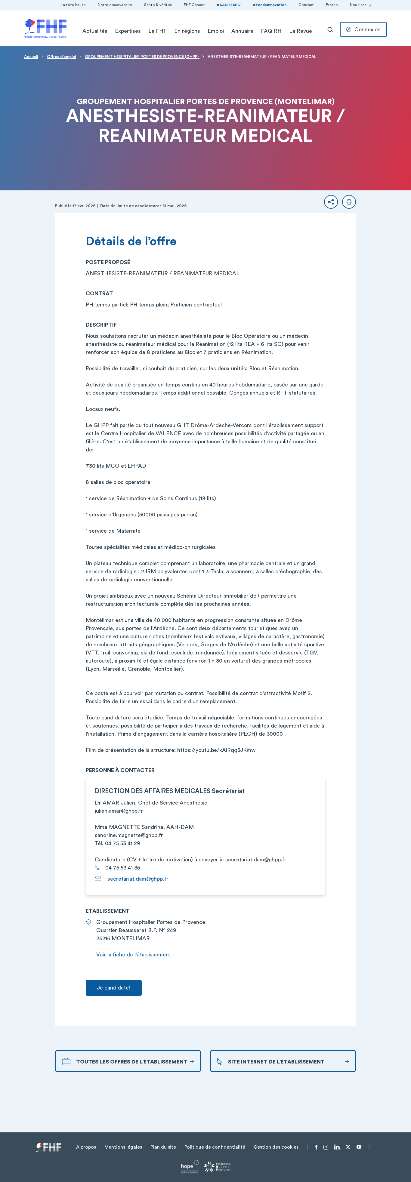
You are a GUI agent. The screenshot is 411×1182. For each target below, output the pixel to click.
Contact (306, 5)
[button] (331, 202)
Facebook (316, 1147)
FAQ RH (271, 31)
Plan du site (163, 1147)
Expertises (128, 31)
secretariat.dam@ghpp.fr (137, 879)
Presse (332, 5)
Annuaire (242, 31)
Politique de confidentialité (214, 1147)
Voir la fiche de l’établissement (133, 954)
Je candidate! (114, 987)
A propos (86, 1147)
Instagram (326, 1147)
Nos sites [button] (358, 5)
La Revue (300, 31)
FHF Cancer (194, 5)
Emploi (216, 31)
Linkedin (337, 1147)
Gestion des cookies (276, 1147)
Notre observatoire (115, 5)
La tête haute (73, 5)
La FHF (157, 31)
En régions (187, 31)
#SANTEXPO (229, 5)
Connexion (367, 29)
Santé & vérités (158, 5)
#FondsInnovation (269, 5)
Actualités (94, 31)
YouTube (359, 1147)
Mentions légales (123, 1147)
